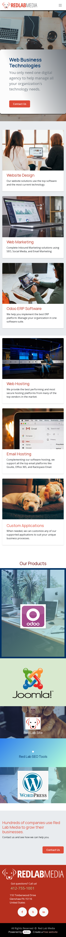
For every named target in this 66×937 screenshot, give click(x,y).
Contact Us (19, 104)
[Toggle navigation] (60, 5)
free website (50, 932)
